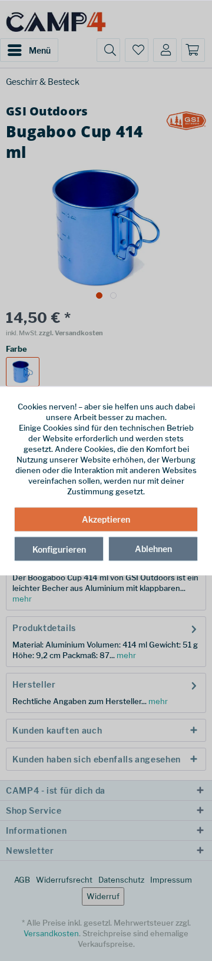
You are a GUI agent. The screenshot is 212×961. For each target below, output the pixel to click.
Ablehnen (153, 549)
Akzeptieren (106, 519)
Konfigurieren (59, 549)
